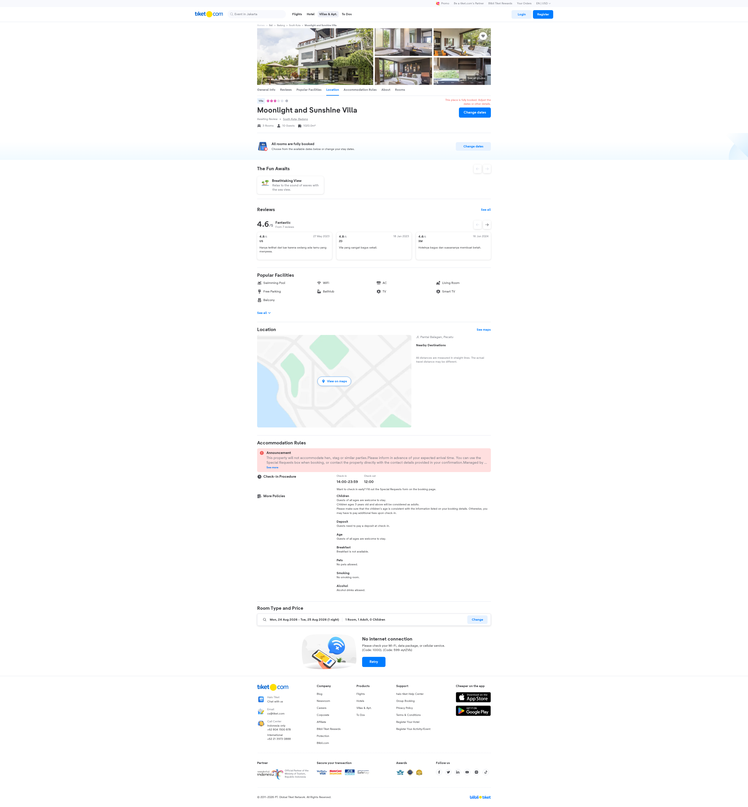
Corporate (323, 715)
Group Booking (405, 701)
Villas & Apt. (364, 708)
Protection (323, 736)
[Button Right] (487, 224)
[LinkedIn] (458, 772)
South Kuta (294, 25)
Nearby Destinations (431, 345)
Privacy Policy (404, 708)
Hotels (360, 701)
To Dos (360, 715)
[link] (522, 14)
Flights (360, 694)
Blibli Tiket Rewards (500, 3)
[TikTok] (486, 772)
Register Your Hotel (407, 722)
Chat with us (275, 701)
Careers (321, 708)
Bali (271, 25)
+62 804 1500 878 (279, 729)
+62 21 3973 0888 (279, 739)
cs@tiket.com (276, 713)
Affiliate (321, 722)
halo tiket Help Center (409, 694)
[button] (334, 381)
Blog (319, 694)
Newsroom (323, 701)
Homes (261, 25)
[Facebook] (439, 772)
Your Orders (524, 3)
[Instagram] (476, 772)
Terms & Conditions (408, 715)
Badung (281, 25)
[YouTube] (467, 772)
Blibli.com (323, 743)
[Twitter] (448, 772)
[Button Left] (478, 224)
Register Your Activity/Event (413, 729)
